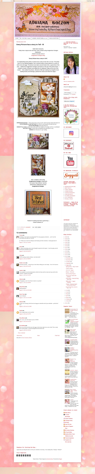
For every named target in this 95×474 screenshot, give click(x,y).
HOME (16, 38)
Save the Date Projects (71, 273)
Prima (66, 428)
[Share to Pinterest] (40, 227)
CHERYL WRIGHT (69, 189)
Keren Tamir (21, 294)
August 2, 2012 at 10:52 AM (25, 290)
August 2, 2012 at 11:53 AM (25, 306)
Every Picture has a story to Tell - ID (71, 287)
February (68, 299)
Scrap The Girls (68, 424)
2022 (66, 238)
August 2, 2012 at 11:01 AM (25, 297)
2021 (66, 240)
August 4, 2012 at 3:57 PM (25, 330)
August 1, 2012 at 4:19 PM (25, 251)
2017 (66, 247)
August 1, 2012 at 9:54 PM (25, 282)
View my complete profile (69, 81)
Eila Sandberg (22, 325)
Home (38, 335)
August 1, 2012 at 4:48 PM (25, 258)
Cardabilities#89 (73, 339)
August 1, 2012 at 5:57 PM (25, 266)
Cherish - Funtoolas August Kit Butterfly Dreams (71, 284)
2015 (66, 251)
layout (22, 228)
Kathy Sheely (22, 286)
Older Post (57, 335)
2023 (66, 237)
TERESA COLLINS (69, 436)
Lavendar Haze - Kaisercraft (73, 380)
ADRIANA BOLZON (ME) (70, 186)
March (67, 297)
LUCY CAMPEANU (69, 197)
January (67, 301)
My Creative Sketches (69, 430)
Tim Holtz (67, 414)
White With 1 (68, 412)
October (68, 261)
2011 (66, 303)
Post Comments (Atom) (27, 337)
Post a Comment (21, 333)
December (68, 258)
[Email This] (35, 227)
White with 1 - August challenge (70, 282)
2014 (66, 253)
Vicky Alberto (22, 318)
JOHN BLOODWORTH (70, 192)
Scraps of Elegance (69, 426)
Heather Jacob (22, 262)
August (67, 265)
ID (20, 228)
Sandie (20, 310)
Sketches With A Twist (70, 434)
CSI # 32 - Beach (69, 270)
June (67, 292)
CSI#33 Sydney (69, 268)
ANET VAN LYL (68, 188)
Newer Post (19, 335)
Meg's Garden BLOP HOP (73, 330)
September (68, 263)
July (67, 290)
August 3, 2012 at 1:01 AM (25, 321)
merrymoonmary (49, 459)
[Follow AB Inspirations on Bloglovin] (69, 101)
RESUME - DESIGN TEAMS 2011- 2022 (39, 38)
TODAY (71, 399)
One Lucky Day (68, 442)
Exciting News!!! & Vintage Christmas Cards (74, 310)
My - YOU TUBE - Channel (25, 38)
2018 (66, 245)
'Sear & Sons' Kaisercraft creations (71, 276)
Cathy (20, 255)
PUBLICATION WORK (54, 38)
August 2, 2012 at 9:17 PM (25, 314)
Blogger (60, 459)
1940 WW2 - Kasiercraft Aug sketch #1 (72, 279)
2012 (66, 256)
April (67, 295)
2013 (66, 254)
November (68, 259)
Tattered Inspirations (69, 438)
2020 (66, 242)
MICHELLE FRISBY (69, 199)
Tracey (20, 235)
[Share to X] (37, 227)
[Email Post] (33, 227)
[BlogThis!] (36, 227)
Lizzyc (20, 246)
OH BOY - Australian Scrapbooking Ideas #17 (74, 349)
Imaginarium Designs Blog (38, 55)
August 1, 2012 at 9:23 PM (25, 275)
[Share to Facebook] (39, 227)
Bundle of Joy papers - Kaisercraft (73, 360)
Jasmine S (21, 270)
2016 (66, 249)
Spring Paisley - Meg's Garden (72, 266)
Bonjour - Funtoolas (70, 272)
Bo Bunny (67, 422)
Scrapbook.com (68, 440)
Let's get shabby (68, 432)
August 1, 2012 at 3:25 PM (25, 242)
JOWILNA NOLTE (69, 194)
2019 (66, 244)
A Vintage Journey (68, 420)
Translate (73, 94)
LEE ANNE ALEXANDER (70, 195)
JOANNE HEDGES (69, 191)
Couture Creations (69, 418)
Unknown (21, 279)
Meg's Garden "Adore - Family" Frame (73, 390)
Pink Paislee (67, 416)
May (67, 293)
